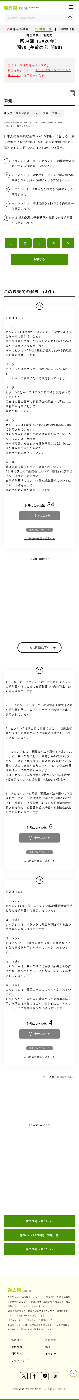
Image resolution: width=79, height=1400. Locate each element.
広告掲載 (50, 1340)
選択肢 (8, 113)
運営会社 (16, 1340)
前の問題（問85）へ (39, 1221)
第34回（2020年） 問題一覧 (39, 1235)
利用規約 (16, 1353)
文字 (46, 113)
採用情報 (16, 1346)
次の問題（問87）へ (39, 1249)
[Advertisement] (39, 1169)
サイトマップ (19, 1360)
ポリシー (50, 1353)
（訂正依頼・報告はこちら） (18, 126)
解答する (39, 259)
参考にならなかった (39, 530)
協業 (48, 1346)
